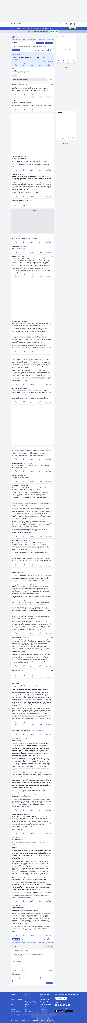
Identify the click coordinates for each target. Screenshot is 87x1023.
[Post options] (52, 84)
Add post (32, 65)
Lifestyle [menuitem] (39, 28)
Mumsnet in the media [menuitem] (16, 999)
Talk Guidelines (48, 973)
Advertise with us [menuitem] (15, 997)
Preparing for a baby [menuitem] (45, 1004)
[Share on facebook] (12, 946)
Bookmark (48, 96)
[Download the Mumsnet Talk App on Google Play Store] (68, 1011)
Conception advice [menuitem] (45, 1002)
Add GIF (43, 978)
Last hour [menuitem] (43, 39)
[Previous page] (35, 50)
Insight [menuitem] (12, 1004)
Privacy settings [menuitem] (35, 1020)
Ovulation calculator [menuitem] (45, 997)
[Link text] (21, 970)
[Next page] (52, 50)
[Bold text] (13, 970)
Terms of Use (34, 973)
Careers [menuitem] (13, 1009)
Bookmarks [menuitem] (34, 39)
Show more (14, 59)
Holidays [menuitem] (45, 28)
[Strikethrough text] (17, 970)
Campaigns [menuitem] (13, 1007)
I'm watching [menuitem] (29, 39)
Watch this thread (17, 981)
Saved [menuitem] (39, 39)
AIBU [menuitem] (26, 997)
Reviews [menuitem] (27, 1009)
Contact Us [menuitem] (16, 1020)
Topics (63, 62)
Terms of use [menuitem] (23, 1020)
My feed (58, 62)
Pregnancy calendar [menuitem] (45, 994)
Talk (13, 36)
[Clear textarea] (23, 970)
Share (40, 65)
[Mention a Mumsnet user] (49, 970)
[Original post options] (52, 54)
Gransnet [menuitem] (27, 994)
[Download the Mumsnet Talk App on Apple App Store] (59, 1011)
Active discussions (60, 24)
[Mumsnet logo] (16, 24)
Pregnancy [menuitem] (17, 28)
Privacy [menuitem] (29, 1020)
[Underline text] (15, 970)
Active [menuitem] (12, 39)
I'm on (73, 62)
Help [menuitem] (12, 1020)
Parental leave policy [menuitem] (16, 1011)
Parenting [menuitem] (27, 1004)
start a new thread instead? (21, 955)
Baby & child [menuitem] (26, 28)
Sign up (73, 28)
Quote (15, 65)
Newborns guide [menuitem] (44, 1007)
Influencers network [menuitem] (16, 1002)
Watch (48, 65)
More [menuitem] (51, 28)
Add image (22, 978)
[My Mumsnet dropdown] (75, 24)
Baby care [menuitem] (42, 1009)
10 (44, 50)
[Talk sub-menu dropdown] (17, 37)
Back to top (49, 946)
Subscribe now (61, 998)
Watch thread (16, 50)
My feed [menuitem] (16, 39)
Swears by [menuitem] (28, 1011)
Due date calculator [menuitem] (45, 999)
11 (46, 50)
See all (51, 61)
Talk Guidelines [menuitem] (50, 1020)
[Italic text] (19, 970)
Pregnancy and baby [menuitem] (30, 1002)
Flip (22, 50)
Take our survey (54, 31)
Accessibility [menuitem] (42, 1020)
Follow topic (40, 43)
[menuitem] (56, 1005)
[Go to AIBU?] (12, 43)
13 (50, 50)
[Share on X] (15, 946)
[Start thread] (71, 24)
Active (68, 62)
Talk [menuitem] (12, 28)
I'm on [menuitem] (19, 39)
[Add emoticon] (51, 970)
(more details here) (63, 1018)
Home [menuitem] (33, 28)
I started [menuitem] (24, 39)
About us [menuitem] (13, 994)
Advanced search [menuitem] (50, 39)
